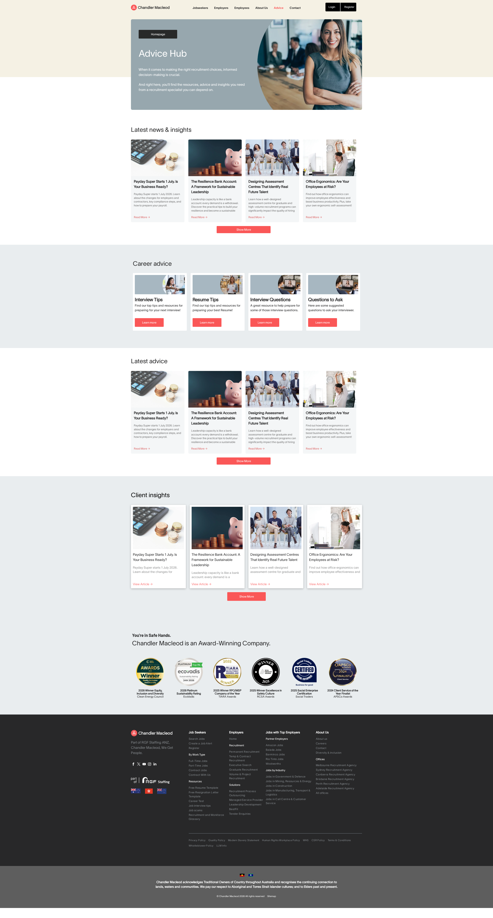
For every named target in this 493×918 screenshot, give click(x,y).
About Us (261, 7)
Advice (278, 7)
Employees (241, 7)
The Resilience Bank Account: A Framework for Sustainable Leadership (214, 187)
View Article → (143, 584)
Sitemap (271, 896)
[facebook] (133, 765)
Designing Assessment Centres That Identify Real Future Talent (268, 187)
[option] (160, 302)
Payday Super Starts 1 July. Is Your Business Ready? (156, 184)
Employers (221, 7)
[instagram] (149, 765)
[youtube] (144, 765)
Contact (295, 7)
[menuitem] (208, 739)
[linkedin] (155, 765)
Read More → (142, 217)
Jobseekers (200, 7)
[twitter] (138, 765)
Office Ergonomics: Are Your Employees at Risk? (327, 184)
